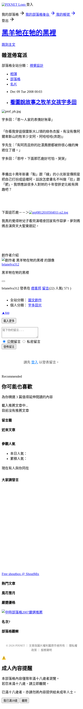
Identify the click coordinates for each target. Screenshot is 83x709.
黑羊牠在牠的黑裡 (29, 33)
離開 (24, 700)
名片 (13, 84)
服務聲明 (46, 650)
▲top (5, 312)
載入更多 (8, 321)
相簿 (13, 74)
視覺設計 (36, 65)
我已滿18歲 (10, 700)
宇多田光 (35, 305)
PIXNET (20, 645)
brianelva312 (10, 264)
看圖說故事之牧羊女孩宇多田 (43, 102)
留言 (45, 288)
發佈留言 (8, 346)
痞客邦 (36, 288)
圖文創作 (35, 300)
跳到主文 (8, 44)
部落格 (15, 79)
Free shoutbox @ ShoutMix (20, 574)
